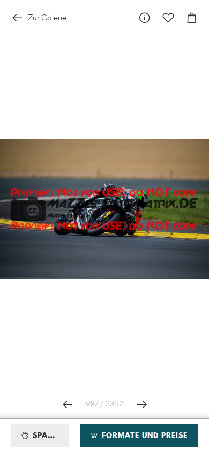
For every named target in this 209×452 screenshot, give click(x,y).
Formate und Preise (143, 436)
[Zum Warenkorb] (191, 18)
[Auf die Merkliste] (168, 18)
